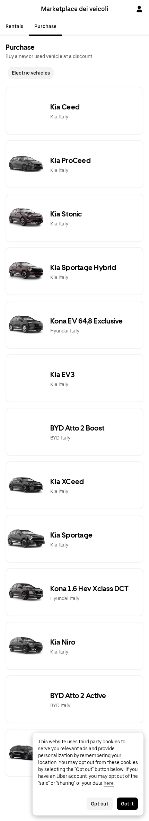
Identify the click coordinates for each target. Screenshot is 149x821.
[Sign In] (139, 9)
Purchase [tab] (45, 26)
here (109, 783)
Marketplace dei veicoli (74, 8)
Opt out (99, 803)
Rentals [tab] (14, 26)
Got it (127, 803)
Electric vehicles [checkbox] (31, 73)
